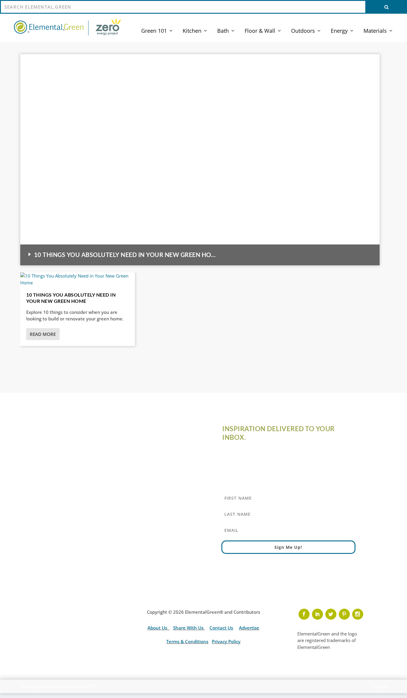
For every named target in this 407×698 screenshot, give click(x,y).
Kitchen (192, 31)
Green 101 (154, 31)
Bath (223, 31)
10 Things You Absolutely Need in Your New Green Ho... (125, 254)
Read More (43, 334)
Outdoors (303, 31)
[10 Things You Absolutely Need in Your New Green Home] (77, 279)
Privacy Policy (226, 641)
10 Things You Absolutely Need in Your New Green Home (71, 298)
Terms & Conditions (187, 641)
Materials (375, 31)
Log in (380, 686)
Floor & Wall (260, 31)
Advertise (249, 628)
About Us (157, 628)
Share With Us (189, 628)
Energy (339, 31)
